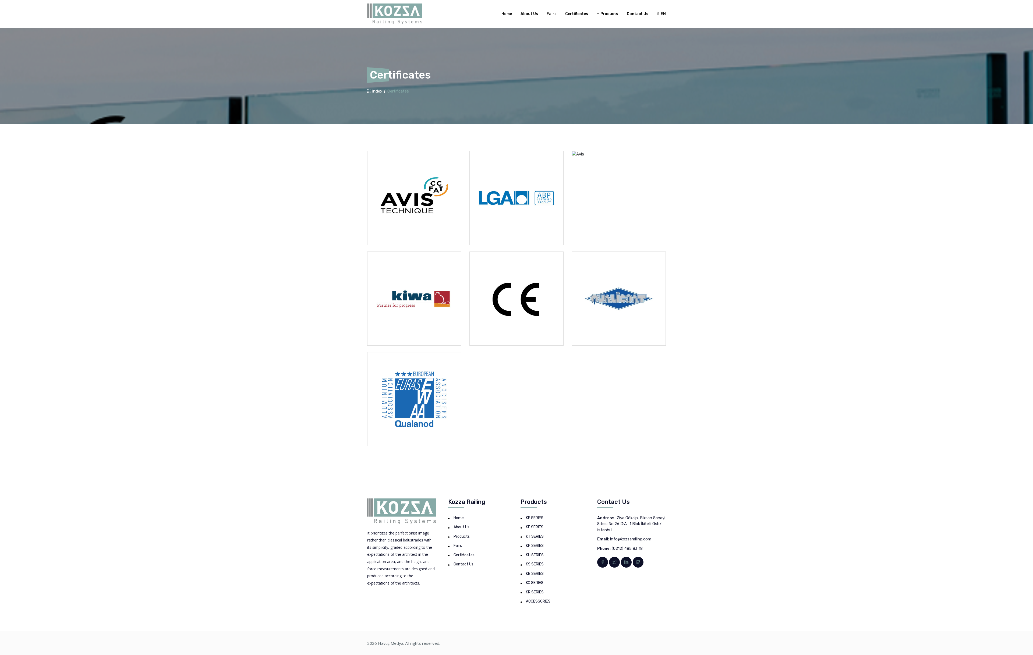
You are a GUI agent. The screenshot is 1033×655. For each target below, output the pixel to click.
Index (376, 91)
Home (506, 14)
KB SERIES (535, 573)
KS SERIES (535, 564)
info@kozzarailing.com (630, 539)
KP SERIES (535, 545)
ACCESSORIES (538, 601)
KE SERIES (534, 518)
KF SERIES (534, 527)
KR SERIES (535, 592)
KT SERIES (535, 536)
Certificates (576, 14)
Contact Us (637, 14)
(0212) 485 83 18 (627, 548)
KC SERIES (534, 582)
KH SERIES (535, 555)
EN (663, 14)
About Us (529, 14)
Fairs (552, 14)
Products (609, 14)
